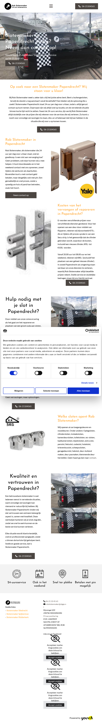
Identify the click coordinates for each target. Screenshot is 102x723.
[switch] (38, 373)
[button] (86, 6)
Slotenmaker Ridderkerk (18, 617)
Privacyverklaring (50, 616)
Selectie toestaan (51, 391)
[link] (55, 638)
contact (92, 457)
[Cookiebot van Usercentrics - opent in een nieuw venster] (87, 331)
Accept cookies (55, 657)
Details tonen (87, 383)
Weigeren (18, 391)
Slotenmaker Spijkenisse (18, 614)
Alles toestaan (83, 391)
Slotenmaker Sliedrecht (17, 610)
